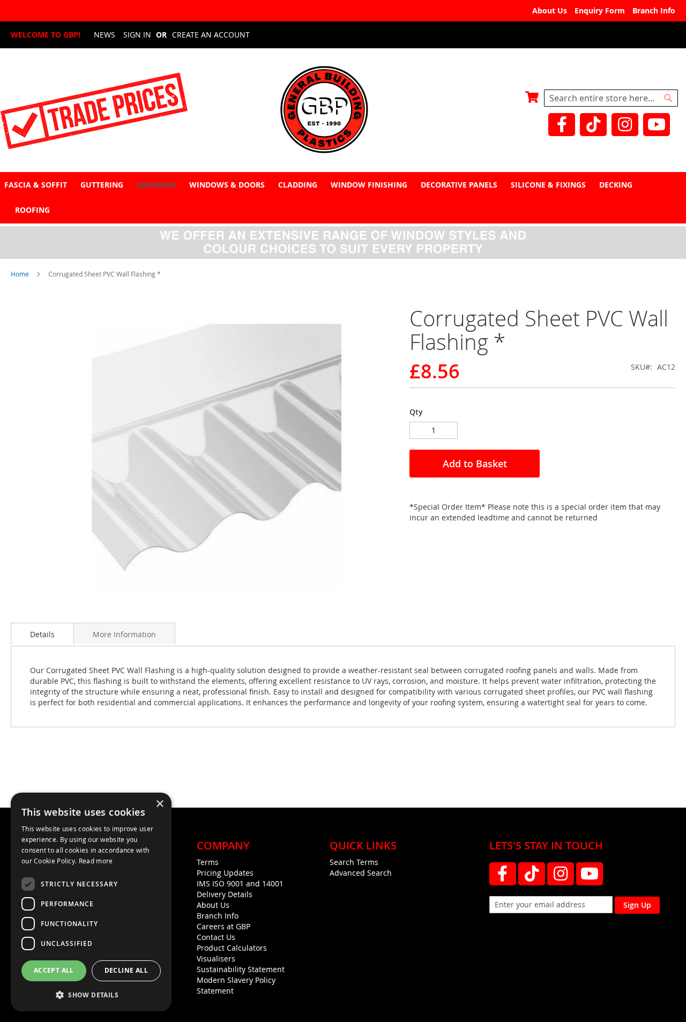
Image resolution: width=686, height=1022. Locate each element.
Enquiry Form (600, 10)
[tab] (343, 197)
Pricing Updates (225, 873)
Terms (208, 862)
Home (20, 274)
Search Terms (354, 862)
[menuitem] (37, 184)
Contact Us (216, 937)
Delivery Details (224, 894)
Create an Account (211, 34)
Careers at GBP (223, 926)
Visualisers (216, 958)
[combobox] (611, 98)
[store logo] (343, 110)
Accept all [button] (54, 970)
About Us (549, 10)
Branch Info (653, 10)
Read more (96, 860)
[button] (91, 994)
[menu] (343, 197)
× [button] (159, 804)
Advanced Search (361, 873)
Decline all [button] (126, 970)
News (104, 34)
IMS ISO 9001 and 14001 (240, 883)
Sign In (137, 34)
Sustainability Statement (241, 969)
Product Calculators (232, 948)
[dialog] (91, 902)
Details (42, 634)
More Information (124, 634)
